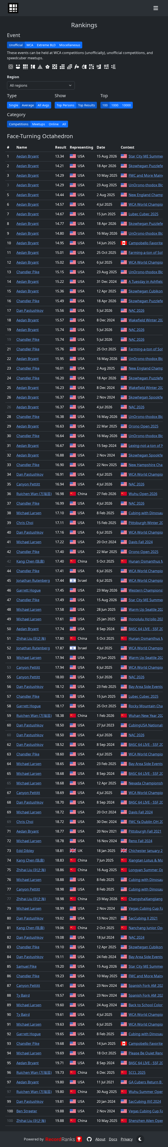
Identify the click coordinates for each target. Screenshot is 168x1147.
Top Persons (65, 105)
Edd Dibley (25, 850)
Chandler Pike (27, 272)
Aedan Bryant (27, 156)
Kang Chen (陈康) (30, 561)
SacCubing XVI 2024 (145, 1101)
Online (54, 124)
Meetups (38, 124)
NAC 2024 (136, 937)
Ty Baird (23, 995)
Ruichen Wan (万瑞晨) (34, 493)
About (100, 1139)
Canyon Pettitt (28, 484)
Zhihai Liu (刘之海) (31, 638)
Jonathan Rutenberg (33, 580)
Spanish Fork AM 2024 (147, 985)
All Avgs (43, 105)
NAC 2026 (136, 310)
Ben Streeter (26, 1111)
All (64, 124)
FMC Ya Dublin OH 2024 (148, 821)
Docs (113, 1139)
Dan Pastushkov (29, 310)
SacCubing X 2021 (143, 918)
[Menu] (155, 8)
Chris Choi (24, 522)
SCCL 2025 (137, 1072)
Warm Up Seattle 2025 (147, 609)
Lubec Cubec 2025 (143, 214)
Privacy (127, 1139)
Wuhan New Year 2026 (147, 715)
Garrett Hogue (28, 590)
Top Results (86, 105)
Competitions (18, 124)
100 (105, 105)
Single (13, 105)
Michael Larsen (28, 513)
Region (13, 77)
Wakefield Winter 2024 (147, 320)
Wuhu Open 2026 (143, 493)
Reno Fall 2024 (140, 840)
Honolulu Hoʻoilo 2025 (147, 619)
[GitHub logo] (89, 1139)
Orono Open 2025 (143, 426)
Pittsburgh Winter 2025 (148, 522)
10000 (126, 105)
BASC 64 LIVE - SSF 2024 (148, 628)
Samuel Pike (26, 966)
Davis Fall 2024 (141, 542)
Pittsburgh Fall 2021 (145, 831)
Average (28, 105)
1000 (114, 105)
